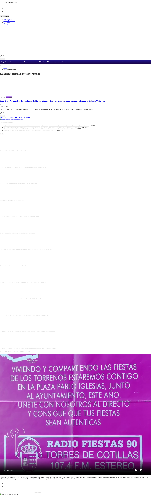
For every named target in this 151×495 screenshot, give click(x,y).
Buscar (2, 55)
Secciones (13, 62)
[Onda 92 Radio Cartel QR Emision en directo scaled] (15, 117)
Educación (9, 97)
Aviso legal (6, 22)
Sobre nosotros (7, 19)
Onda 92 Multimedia (5, 106)
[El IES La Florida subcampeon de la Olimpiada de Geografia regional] (6, 182)
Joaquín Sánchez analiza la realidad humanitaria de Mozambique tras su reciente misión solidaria (30, 130)
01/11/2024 (3, 104)
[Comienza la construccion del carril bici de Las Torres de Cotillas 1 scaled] (6, 297)
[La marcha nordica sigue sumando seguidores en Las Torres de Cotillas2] (6, 215)
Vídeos (49, 62)
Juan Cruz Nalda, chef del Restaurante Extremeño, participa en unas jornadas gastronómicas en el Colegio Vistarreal (52, 101)
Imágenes (55, 62)
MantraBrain (37, 492)
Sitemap (5, 24)
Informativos (23, 62)
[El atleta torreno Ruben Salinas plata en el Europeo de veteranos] (6, 231)
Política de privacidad (9, 21)
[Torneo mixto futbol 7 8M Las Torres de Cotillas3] (6, 149)
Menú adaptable (5, 16)
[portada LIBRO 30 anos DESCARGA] (11, 119)
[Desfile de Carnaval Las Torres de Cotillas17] (6, 198)
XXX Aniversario (65, 62)
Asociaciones (32, 62)
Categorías (4, 62)
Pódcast (41, 62)
